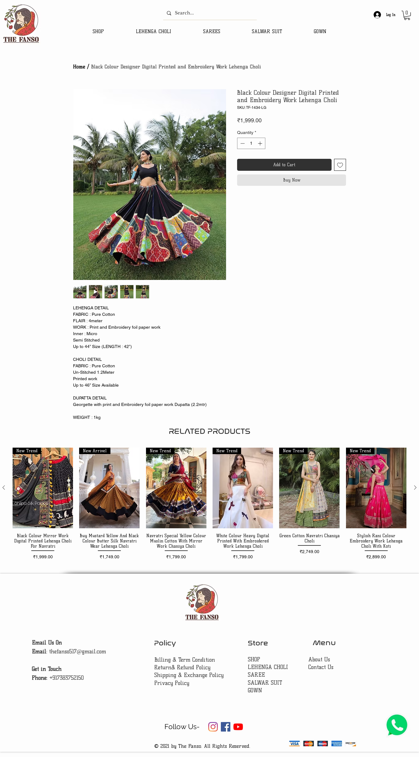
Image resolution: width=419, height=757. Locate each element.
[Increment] (260, 143)
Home (79, 67)
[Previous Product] (3, 487)
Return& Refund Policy (182, 667)
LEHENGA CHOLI (269, 667)
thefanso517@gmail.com (77, 651)
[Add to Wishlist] (340, 165)
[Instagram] (213, 727)
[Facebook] (225, 727)
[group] (209, 503)
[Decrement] (242, 143)
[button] (407, 15)
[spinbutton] (251, 143)
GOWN (255, 690)
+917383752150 (66, 678)
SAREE (256, 674)
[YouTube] (238, 727)
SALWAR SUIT (265, 682)
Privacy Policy (171, 683)
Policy (165, 643)
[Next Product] (415, 487)
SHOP (254, 659)
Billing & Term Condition (184, 659)
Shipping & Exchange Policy (189, 675)
